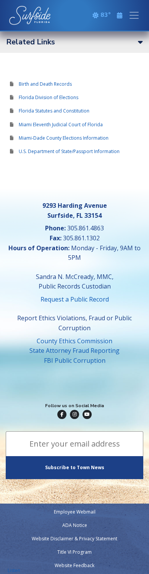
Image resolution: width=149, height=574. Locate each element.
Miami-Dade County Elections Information (64, 138)
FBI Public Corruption (74, 360)
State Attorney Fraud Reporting (74, 350)
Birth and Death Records (45, 84)
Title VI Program (74, 552)
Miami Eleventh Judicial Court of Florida (61, 124)
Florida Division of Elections (48, 97)
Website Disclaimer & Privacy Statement (74, 538)
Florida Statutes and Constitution (54, 111)
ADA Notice (74, 525)
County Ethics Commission (74, 341)
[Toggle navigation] (134, 15)
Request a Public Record (74, 299)
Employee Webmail (75, 512)
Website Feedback (74, 565)
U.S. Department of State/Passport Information (69, 151)
